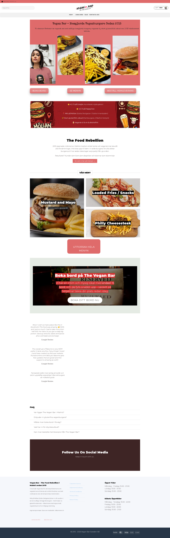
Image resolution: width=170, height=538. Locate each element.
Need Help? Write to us (9, 1)
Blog (86, 14)
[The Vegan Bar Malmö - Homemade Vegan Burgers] (85, 8)
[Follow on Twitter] (41, 8)
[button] (161, 8)
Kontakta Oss (94, 14)
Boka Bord (79, 14)
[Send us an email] (90, 461)
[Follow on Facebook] (36, 8)
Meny (71, 14)
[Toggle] (32, 412)
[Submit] (32, 8)
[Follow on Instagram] (38, 8)
